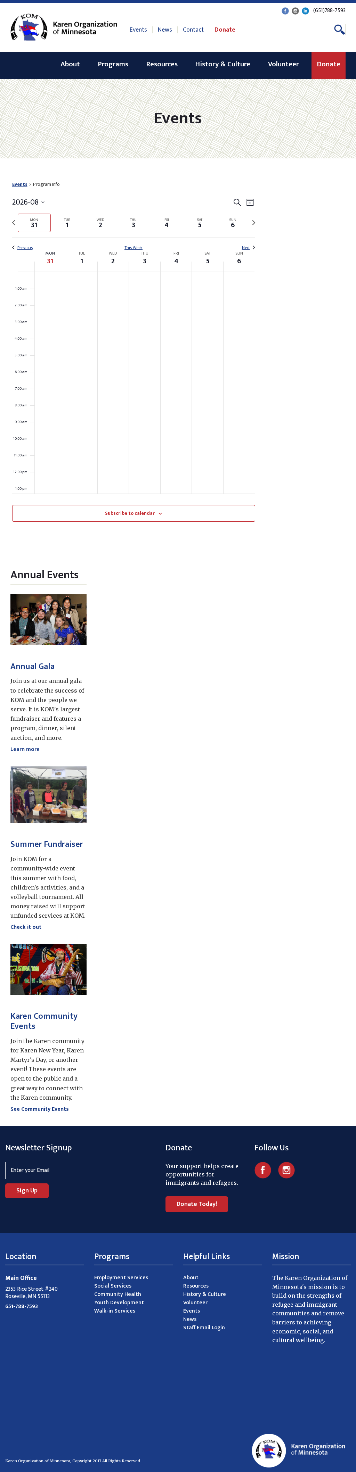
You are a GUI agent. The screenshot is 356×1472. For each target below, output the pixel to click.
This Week (133, 248)
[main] (133, 359)
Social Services (112, 1286)
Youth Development (119, 1302)
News (165, 29)
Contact (193, 29)
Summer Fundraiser (46, 844)
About (70, 64)
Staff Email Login (204, 1327)
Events (138, 29)
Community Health (117, 1294)
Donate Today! (197, 1204)
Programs (113, 64)
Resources (162, 64)
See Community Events (39, 1109)
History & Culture (222, 64)
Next (246, 248)
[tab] (34, 223)
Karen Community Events (44, 1021)
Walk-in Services (114, 1311)
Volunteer (283, 64)
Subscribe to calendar (130, 513)
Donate (225, 29)
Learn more (25, 749)
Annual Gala (32, 666)
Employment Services (121, 1277)
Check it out (25, 927)
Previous (25, 248)
